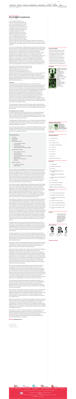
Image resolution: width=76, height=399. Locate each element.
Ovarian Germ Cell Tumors (55, 142)
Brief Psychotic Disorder (60, 75)
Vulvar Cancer (53, 140)
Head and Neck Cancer (41, 5)
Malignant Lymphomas (16, 162)
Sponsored (51, 212)
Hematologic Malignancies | (14, 15)
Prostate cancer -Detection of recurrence (57, 200)
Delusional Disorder (59, 74)
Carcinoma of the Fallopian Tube (56, 158)
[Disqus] (28, 344)
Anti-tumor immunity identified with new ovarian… (56, 51)
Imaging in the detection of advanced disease (57, 195)
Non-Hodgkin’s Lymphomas (19, 164)
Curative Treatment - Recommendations (57, 182)
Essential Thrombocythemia (19, 146)
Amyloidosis (16, 160)
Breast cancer (19, 5)
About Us (35, 390)
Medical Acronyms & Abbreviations (46, 388)
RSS (66, 1)
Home (10, 7)
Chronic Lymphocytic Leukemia (19, 151)
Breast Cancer (18, 7)
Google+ (65, 1)
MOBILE (58, 1)
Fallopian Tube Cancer (54, 138)
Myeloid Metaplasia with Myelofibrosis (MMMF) (22, 147)
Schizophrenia (51, 66)
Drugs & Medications (35, 388)
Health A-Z (61, 5)
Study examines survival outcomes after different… (57, 53)
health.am (38, 2)
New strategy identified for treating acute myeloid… (57, 54)
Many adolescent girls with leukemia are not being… (57, 50)
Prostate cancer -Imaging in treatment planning (58, 202)
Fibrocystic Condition (54, 180)
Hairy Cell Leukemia (17, 153)
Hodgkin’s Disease (17, 165)
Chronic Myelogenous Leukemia (19, 143)
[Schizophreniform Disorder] (52, 77)
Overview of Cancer (13, 5)
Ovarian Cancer (53, 147)
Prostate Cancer (25, 5)
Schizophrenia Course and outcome (62, 68)
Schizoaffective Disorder (60, 71)
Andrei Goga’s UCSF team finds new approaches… (57, 60)
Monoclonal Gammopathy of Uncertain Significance (23, 155)
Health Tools (56, 388)
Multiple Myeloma (17, 157)
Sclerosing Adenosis (54, 164)
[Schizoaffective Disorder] (52, 88)
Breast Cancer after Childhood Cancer (56, 184)
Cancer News (55, 5)
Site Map (47, 390)
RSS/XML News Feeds (27, 390)
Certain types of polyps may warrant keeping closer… (57, 63)
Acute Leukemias (15, 138)
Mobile (22, 390)
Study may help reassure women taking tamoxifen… (57, 57)
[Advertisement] (28, 11)
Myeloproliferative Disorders (17, 141)
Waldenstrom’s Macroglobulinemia (20, 158)
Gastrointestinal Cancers (33, 5)
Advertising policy (52, 390)
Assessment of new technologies (55, 166)
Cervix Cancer (53, 151)
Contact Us (39, 390)
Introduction (14, 137)
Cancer (13, 7)
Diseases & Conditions (26, 388)
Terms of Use (44, 390)
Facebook (61, 1)
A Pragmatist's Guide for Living (61, 214)
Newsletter (32, 390)
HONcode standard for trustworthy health (41, 392)
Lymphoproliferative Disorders (17, 149)
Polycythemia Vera (17, 144)
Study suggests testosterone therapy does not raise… (57, 61)
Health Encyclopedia (18, 388)
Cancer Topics (49, 5)
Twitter (63, 1)
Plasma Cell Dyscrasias (18, 154)
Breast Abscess (53, 168)
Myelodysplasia (14, 139)
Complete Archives (62, 388)
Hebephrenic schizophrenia (60, 83)
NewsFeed (11, 388)
